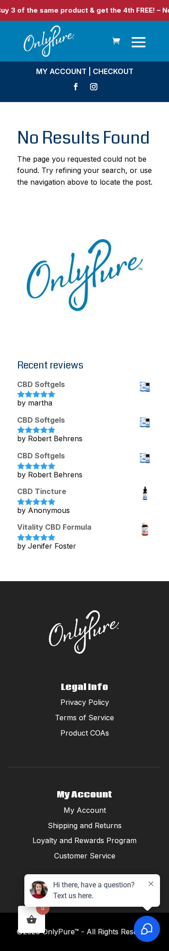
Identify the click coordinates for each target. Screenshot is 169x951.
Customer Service (84, 855)
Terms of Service (84, 717)
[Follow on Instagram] (94, 86)
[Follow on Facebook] (76, 86)
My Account (61, 71)
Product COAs (84, 732)
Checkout (113, 71)
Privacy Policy (84, 702)
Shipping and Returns (85, 825)
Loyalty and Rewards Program (84, 840)
